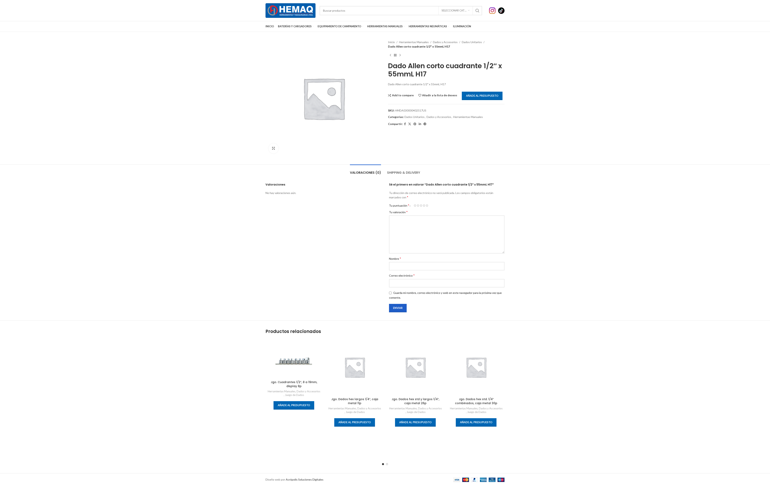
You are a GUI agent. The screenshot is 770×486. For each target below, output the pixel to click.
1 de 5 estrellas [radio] (414, 205)
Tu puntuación (399, 205)
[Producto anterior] (390, 55)
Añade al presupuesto (482, 95)
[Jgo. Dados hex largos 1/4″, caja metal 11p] (354, 367)
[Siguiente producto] (400, 55)
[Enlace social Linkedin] (419, 124)
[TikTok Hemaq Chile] (501, 10)
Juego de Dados (294, 395)
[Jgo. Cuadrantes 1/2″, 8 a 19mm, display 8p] (293, 358)
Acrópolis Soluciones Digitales (304, 479)
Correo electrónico (402, 275)
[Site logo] (290, 10)
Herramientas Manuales (414, 42)
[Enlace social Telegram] (425, 124)
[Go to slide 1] (383, 464)
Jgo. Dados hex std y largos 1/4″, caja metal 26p (415, 401)
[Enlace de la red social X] (409, 124)
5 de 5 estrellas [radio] (427, 205)
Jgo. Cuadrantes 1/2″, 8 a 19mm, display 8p (294, 384)
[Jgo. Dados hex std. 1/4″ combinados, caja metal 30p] (476, 367)
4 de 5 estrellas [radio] (424, 205)
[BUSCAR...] (477, 10)
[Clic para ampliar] (273, 148)
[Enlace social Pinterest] (414, 124)
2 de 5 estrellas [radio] (417, 205)
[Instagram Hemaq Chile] (493, 10)
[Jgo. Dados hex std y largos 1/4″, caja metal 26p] (415, 367)
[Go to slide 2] (387, 464)
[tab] (365, 170)
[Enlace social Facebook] (405, 124)
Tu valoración (398, 212)
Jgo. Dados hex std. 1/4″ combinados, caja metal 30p (476, 401)
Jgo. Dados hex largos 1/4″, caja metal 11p (354, 401)
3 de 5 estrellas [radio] (420, 205)
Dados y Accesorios (445, 42)
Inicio (391, 42)
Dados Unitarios (472, 42)
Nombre (395, 258)
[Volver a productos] (395, 55)
